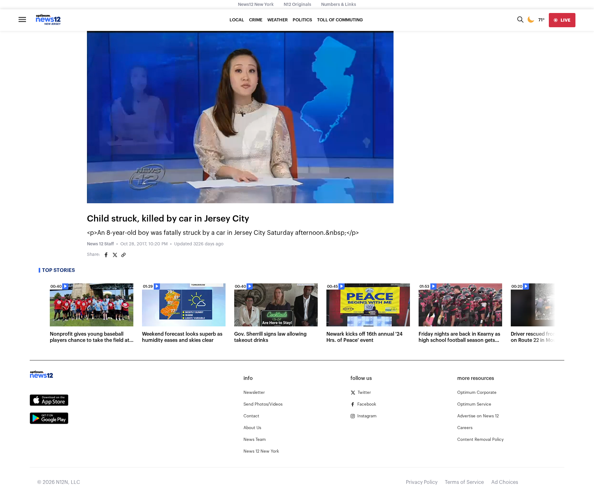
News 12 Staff (100, 244)
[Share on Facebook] (106, 254)
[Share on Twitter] (114, 254)
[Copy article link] (123, 254)
